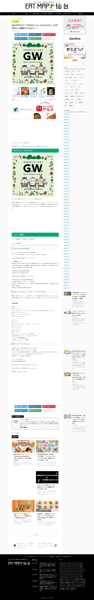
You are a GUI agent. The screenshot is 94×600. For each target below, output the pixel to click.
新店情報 (72, 96)
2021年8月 (66, 211)
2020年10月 (67, 239)
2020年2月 (66, 262)
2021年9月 (66, 208)
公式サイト (19, 371)
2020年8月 (66, 245)
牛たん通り (78, 99)
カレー (80, 77)
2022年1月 (66, 196)
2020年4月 (66, 256)
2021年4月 (66, 222)
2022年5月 (66, 185)
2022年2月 (66, 193)
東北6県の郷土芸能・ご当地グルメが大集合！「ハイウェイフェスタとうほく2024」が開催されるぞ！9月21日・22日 (79, 419)
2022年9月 (66, 173)
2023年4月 (66, 159)
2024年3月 (66, 131)
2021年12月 (66, 199)
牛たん (72, 99)
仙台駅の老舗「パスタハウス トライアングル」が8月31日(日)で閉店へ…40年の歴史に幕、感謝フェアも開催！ (48, 565)
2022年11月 (66, 168)
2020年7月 (66, 248)
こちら (32, 276)
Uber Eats (67, 71)
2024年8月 (66, 122)
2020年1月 (66, 265)
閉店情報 (81, 102)
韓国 (66, 105)
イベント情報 (25, 13)
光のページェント (69, 93)
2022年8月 (66, 176)
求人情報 (67, 99)
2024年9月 (66, 119)
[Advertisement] (35, 129)
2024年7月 (66, 125)
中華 (72, 90)
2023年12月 (67, 139)
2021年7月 (66, 213)
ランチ (78, 86)
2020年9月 (66, 242)
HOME (13, 13)
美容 (66, 102)
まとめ (72, 74)
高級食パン (71, 105)
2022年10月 (67, 171)
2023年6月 (66, 153)
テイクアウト (68, 83)
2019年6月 (66, 282)
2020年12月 (67, 233)
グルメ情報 (58, 13)
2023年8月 (66, 148)
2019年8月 (66, 279)
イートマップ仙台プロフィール (31, 556)
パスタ (80, 83)
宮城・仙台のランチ (69, 13)
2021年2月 (66, 228)
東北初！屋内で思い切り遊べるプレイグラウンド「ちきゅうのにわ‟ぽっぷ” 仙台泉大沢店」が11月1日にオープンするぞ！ (79, 355)
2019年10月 (67, 273)
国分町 (76, 93)
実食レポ (82, 93)
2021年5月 (66, 219)
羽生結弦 (71, 102)
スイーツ (67, 80)
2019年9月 (66, 276)
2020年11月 (66, 236)
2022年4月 (66, 188)
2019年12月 (66, 268)
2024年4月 (66, 128)
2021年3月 (66, 225)
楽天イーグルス (79, 96)
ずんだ (78, 71)
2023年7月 (66, 151)
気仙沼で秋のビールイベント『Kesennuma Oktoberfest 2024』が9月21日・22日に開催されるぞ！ (79, 377)
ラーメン (67, 90)
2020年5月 (66, 253)
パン (66, 86)
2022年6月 (66, 182)
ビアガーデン (72, 86)
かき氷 (73, 71)
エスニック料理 (68, 77)
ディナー (75, 83)
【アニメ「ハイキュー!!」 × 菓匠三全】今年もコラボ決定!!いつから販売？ (78, 313)
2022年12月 (66, 165)
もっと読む (36, 534)
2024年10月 (67, 116)
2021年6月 (66, 216)
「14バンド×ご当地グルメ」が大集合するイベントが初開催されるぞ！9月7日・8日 (46, 487)
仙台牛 (76, 90)
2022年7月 (66, 179)
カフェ (75, 77)
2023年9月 (66, 145)
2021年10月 (66, 205)
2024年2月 (66, 134)
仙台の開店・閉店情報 (47, 13)
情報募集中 (80, 13)
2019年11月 (66, 270)
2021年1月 (66, 231)
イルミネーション (80, 74)
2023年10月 (67, 142)
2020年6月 (66, 250)
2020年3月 (66, 259)
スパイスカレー (74, 80)
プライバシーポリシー (43, 556)
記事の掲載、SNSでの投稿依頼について (64, 556)
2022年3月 (66, 191)
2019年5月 (66, 285)
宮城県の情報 (36, 13)
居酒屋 (66, 96)
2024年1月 (66, 136)
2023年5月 (66, 156)
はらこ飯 (67, 74)
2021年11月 (66, 202)
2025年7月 (66, 114)
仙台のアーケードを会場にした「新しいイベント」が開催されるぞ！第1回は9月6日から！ (22, 516)
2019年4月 (66, 288)
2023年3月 (66, 162)
